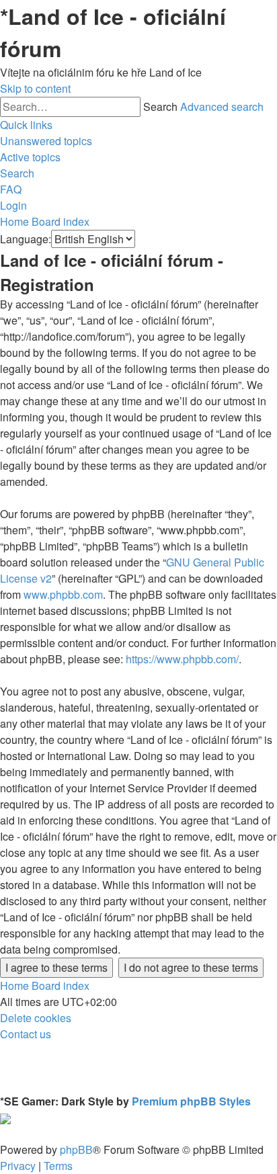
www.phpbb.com (63, 594)
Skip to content (35, 88)
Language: (25, 239)
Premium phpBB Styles (191, 1101)
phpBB (76, 1149)
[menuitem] (46, 141)
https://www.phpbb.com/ (182, 659)
